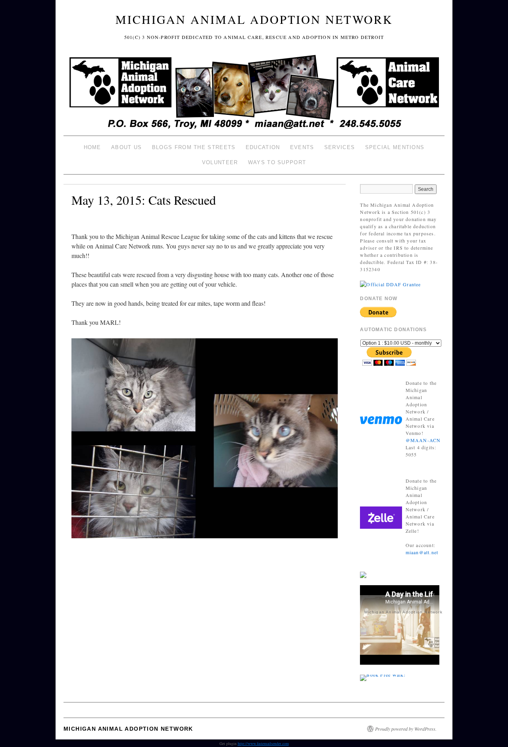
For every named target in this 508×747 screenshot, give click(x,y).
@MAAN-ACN (423, 440)
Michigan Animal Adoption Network (254, 19)
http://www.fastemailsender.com (263, 743)
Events (302, 147)
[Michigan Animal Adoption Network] (254, 93)
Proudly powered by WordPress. (406, 729)
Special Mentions (395, 147)
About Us (126, 147)
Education (263, 147)
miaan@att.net (422, 552)
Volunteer (220, 162)
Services (339, 147)
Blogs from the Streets (194, 147)
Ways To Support (277, 162)
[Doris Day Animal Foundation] (390, 283)
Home (92, 147)
